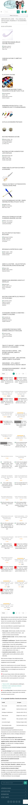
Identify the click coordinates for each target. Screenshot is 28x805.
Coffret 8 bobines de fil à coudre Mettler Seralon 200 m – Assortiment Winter (7, 517)
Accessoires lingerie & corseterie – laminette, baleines (13, 313)
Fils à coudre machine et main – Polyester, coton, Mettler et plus (13, 90)
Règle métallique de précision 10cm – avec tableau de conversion (7, 559)
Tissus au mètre (5, 684)
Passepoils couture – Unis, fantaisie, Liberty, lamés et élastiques (13, 358)
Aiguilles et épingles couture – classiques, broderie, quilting (12, 217)
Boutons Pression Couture (10, 136)
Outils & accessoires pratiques (12, 122)
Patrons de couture (6, 687)
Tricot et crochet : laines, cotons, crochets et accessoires (13, 346)
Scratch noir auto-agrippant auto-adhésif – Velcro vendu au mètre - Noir (21, 477)
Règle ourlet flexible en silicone (7, 456)
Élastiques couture (8, 74)
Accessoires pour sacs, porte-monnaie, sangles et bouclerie (12, 330)
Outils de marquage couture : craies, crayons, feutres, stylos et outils (14, 201)
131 (23, 373)
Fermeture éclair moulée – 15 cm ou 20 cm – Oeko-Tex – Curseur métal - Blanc (21, 561)
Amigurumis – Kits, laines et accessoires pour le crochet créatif (14, 363)
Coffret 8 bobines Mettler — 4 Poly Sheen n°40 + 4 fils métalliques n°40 (21, 517)
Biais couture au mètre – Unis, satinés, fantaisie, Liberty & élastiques (11, 352)
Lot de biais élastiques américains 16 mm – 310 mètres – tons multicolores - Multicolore (7, 393)
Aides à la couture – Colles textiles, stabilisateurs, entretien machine (14, 264)
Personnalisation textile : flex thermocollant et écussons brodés (13, 106)
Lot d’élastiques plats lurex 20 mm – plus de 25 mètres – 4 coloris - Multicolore (21, 415)
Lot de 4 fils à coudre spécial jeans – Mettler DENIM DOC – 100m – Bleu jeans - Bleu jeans (7, 538)
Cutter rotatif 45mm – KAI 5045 (21, 536)
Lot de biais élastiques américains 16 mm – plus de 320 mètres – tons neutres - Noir (21, 393)
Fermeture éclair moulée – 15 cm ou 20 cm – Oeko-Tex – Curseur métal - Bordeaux (7, 606)
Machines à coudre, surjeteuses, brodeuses (11, 685)
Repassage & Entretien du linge (12, 249)
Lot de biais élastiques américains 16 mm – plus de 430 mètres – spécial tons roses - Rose (7, 413)
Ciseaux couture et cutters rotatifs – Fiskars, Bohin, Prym (14, 184)
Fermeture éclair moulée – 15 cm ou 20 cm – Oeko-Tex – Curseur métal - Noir (7, 583)
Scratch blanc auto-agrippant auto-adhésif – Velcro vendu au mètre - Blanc (7, 477)
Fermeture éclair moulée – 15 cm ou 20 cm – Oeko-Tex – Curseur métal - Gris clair (21, 583)
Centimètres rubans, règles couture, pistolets (11, 42)
